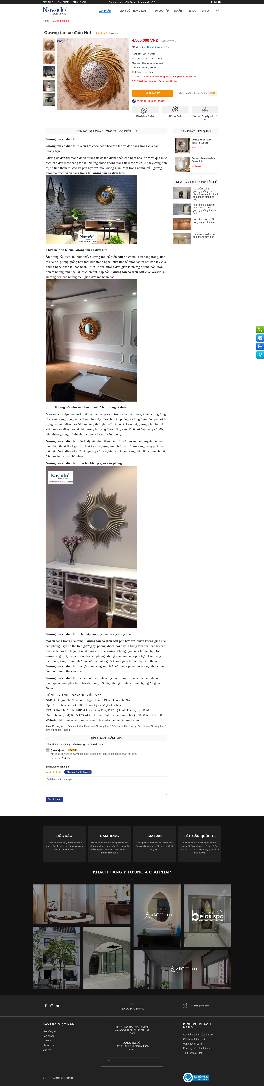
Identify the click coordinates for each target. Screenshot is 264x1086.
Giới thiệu (48, 2)
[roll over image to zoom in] (93, 73)
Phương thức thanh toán (196, 1048)
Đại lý (205, 10)
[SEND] (156, 1060)
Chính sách (79, 2)
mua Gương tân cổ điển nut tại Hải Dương (114, 726)
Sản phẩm (63, 2)
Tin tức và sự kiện (193, 1053)
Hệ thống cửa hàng (200, 1005)
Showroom (48, 1045)
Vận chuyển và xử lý (194, 1043)
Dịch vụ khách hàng (197, 1026)
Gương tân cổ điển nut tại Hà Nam (70, 726)
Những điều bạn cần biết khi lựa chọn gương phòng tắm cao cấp (205, 209)
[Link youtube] (211, 2)
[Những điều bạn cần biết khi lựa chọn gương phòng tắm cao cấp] (182, 210)
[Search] (218, 11)
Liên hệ (47, 1049)
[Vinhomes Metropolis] (157, 915)
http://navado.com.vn (73, 720)
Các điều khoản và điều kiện (198, 1034)
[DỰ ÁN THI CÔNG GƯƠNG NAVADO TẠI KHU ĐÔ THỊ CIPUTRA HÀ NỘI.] (56, 958)
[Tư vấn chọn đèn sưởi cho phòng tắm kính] (182, 239)
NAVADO (49, 1078)
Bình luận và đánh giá (57, 766)
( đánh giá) (114, 33)
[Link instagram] (215, 2)
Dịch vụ (47, 1040)
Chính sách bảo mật (194, 1039)
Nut (76, 666)
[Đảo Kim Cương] (81, 904)
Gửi (212, 93)
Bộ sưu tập (161, 10)
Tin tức (191, 10)
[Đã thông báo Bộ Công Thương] (202, 1078)
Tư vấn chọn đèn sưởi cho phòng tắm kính (205, 235)
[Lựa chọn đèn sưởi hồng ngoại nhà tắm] (182, 224)
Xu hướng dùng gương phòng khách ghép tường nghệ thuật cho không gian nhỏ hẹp (205, 194)
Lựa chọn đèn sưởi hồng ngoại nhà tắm (204, 221)
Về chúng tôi (49, 1031)
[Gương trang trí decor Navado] (55, 10)
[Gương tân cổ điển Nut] (49, 44)
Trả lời (53, 758)
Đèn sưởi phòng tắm (133, 10)
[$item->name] (182, 969)
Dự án (178, 10)
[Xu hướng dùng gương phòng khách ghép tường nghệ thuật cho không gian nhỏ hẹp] (182, 193)
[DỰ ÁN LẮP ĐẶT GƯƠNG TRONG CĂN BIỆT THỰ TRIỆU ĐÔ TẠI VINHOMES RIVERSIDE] (106, 958)
